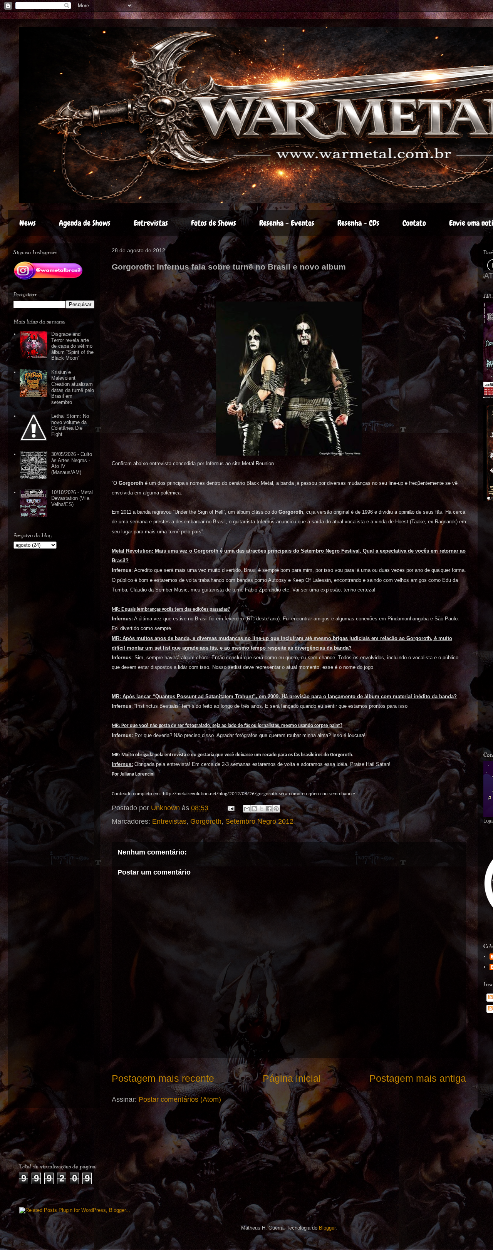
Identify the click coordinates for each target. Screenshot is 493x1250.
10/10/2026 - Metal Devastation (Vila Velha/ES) (72, 498)
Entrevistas (151, 223)
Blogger (327, 1228)
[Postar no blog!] (254, 809)
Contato (414, 223)
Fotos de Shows (213, 223)
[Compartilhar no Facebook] (269, 809)
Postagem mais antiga (417, 1078)
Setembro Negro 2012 (259, 821)
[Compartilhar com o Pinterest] (276, 809)
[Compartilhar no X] (261, 809)
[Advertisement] (64, 1139)
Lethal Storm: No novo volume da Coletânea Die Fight (70, 425)
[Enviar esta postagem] (230, 808)
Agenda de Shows (85, 223)
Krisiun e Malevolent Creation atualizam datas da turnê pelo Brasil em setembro (72, 387)
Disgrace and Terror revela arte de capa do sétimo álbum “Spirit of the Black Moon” (72, 346)
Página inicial (292, 1078)
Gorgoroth (205, 821)
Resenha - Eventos (286, 223)
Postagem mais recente (163, 1078)
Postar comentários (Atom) (180, 1099)
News (27, 223)
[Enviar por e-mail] (247, 809)
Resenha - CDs (358, 223)
